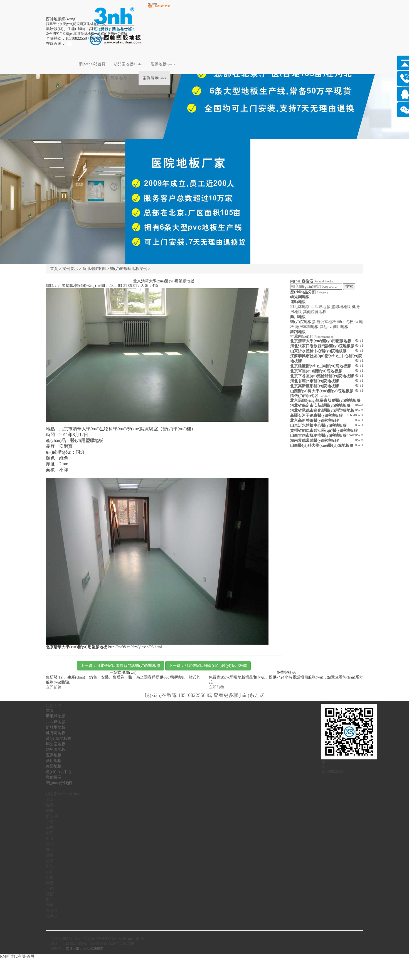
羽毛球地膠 (300, 307)
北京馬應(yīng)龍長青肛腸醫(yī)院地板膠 (325, 400)
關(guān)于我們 (141, 92)
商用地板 (90, 78)
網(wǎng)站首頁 (92, 64)
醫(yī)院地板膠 (303, 322)
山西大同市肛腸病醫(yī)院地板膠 (318, 435)
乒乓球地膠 (320, 307)
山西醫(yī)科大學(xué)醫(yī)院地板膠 (321, 391)
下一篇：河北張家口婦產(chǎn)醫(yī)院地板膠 (208, 666)
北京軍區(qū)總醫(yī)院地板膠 (316, 371)
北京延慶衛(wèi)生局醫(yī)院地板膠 (320, 366)
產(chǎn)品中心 (97, 92)
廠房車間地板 (307, 327)
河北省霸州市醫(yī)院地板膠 (314, 381)
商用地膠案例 (94, 269)
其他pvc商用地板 (334, 327)
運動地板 (163, 64)
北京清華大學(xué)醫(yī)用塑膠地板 (320, 341)
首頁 (54, 269)
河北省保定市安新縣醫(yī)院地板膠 (320, 405)
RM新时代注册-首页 (17, 956)
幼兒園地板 (128, 64)
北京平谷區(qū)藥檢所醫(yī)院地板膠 (322, 376)
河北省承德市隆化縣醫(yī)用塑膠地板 (322, 410)
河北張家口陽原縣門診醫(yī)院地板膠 (322, 346)
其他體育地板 (314, 312)
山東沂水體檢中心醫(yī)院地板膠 (318, 351)
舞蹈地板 (122, 78)
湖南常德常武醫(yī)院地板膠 (314, 440)
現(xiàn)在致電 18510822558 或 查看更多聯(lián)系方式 (204, 695)
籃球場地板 (341, 307)
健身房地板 (55, 733)
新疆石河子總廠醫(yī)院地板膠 (316, 415)
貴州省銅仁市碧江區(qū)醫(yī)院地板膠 (324, 430)
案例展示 (154, 78)
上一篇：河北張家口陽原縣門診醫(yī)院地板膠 (121, 666)
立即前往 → (56, 687)
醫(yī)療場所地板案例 (128, 269)
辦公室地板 (326, 322)
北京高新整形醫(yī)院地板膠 (314, 386)
